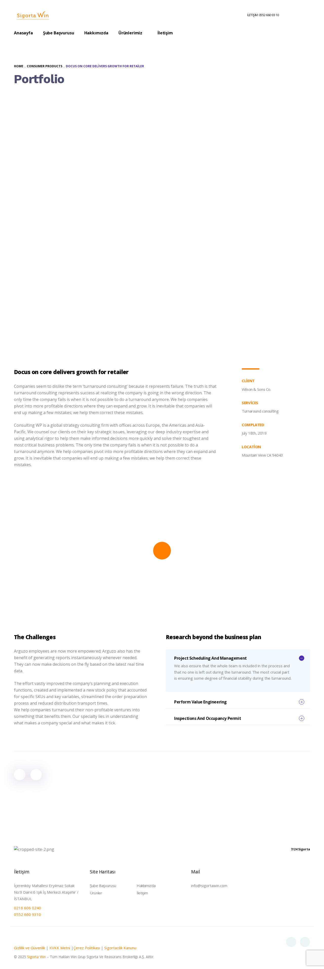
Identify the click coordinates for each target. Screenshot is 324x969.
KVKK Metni (59, 947)
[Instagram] (305, 942)
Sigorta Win (36, 956)
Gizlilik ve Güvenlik (29, 947)
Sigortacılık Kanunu (120, 947)
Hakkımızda (146, 885)
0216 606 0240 (27, 907)
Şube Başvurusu (103, 885)
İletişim (142, 892)
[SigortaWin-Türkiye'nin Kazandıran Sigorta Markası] (33, 15)
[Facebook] (291, 942)
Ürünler (96, 892)
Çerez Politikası (86, 947)
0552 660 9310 (27, 914)
